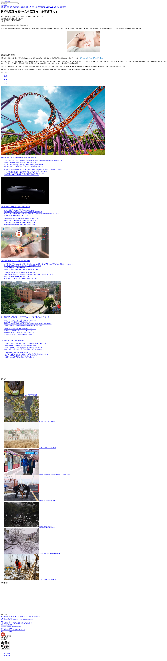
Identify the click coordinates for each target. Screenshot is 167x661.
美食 (5, 83)
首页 (2, 1)
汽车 (5, 78)
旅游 (5, 76)
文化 (5, 81)
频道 (5, 1)
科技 (5, 79)
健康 (9, 1)
